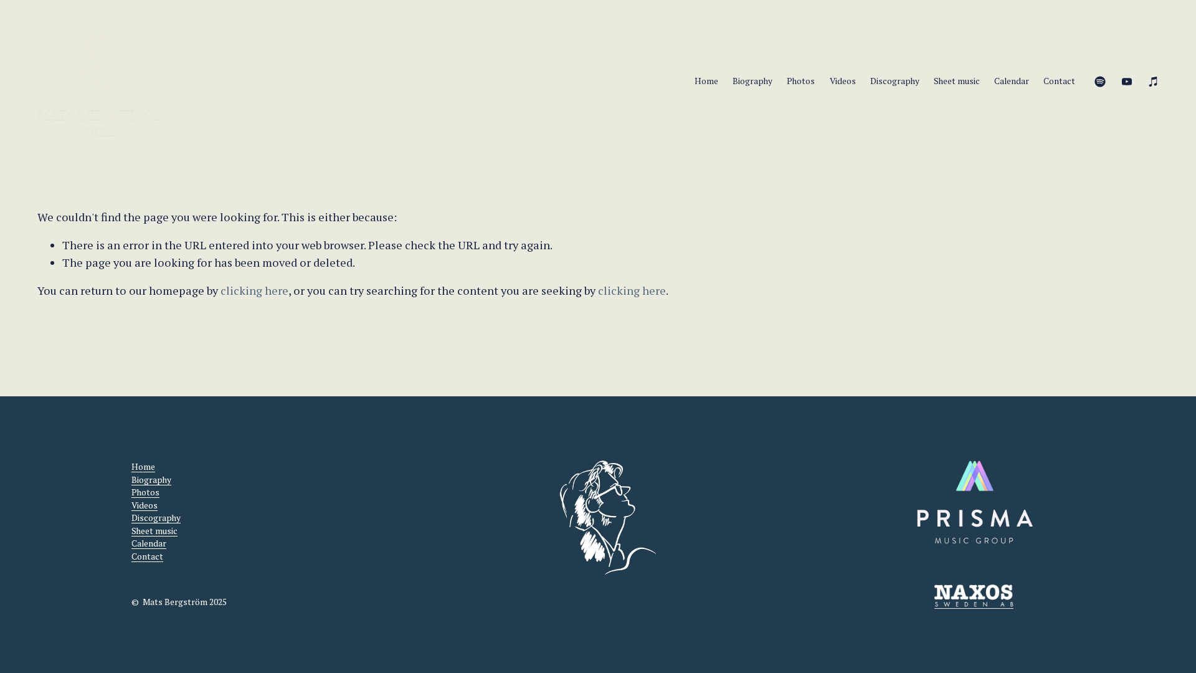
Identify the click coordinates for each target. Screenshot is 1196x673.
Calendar (1011, 81)
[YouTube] (1127, 81)
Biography (752, 81)
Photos (801, 81)
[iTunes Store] (1153, 81)
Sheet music (957, 81)
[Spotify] (1100, 81)
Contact (1059, 81)
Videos (843, 81)
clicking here (254, 290)
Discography (894, 81)
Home (706, 81)
